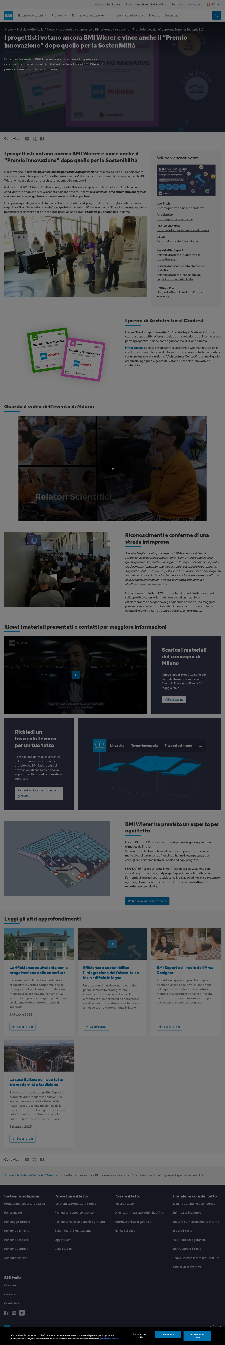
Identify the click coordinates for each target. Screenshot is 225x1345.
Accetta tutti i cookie (197, 1336)
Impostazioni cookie (139, 1336)
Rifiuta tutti (168, 1334)
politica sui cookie (109, 1338)
